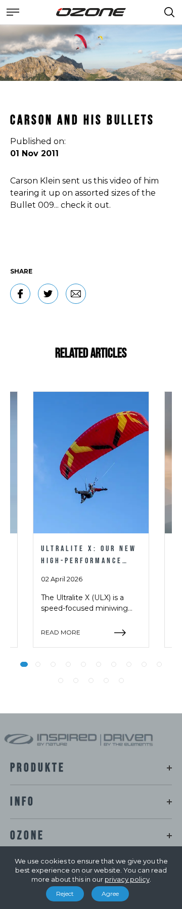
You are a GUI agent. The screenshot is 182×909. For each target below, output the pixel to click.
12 (75, 680)
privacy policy (127, 879)
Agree (110, 893)
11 (60, 680)
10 (159, 664)
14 (106, 680)
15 (121, 680)
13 (91, 680)
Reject (65, 893)
